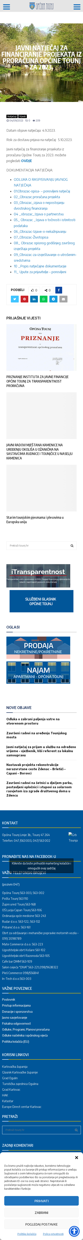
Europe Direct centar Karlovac (21, 1107)
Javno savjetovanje (14, 1017)
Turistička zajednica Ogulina (20, 1084)
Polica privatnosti (53, 1234)
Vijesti (22, 116)
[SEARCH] (72, 545)
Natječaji (12, 116)
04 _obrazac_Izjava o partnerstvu (39, 214)
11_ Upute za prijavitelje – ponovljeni (40, 272)
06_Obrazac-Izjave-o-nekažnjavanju (40, 231)
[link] (38, 586)
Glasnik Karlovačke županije (20, 1072)
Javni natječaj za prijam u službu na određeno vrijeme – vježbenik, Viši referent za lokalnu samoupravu (41, 751)
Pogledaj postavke (41, 1224)
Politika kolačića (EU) (15, 1041)
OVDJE (26, 161)
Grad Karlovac (11, 1089)
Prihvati (41, 1201)
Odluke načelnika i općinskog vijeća (25, 1035)
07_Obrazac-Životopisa (31, 237)
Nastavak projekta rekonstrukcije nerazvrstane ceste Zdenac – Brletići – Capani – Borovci (36, 769)
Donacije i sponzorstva (17, 1011)
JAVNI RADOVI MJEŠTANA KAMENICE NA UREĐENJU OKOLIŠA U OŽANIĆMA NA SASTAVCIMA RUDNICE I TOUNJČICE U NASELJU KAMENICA (39, 451)
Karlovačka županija (14, 1066)
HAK (5, 1095)
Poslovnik (8, 999)
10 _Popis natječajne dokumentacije (40, 266)
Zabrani (41, 1213)
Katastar (7, 1101)
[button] (76, 1157)
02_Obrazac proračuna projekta (37, 197)
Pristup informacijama (16, 1005)
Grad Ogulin (10, 1078)
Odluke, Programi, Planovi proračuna (26, 1029)
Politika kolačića (26, 1234)
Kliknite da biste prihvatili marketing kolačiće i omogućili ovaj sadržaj (41, 866)
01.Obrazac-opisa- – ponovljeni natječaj (42, 191)
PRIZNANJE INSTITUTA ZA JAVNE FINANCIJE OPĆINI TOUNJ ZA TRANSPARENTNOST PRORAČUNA (37, 381)
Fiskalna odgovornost (16, 1023)
